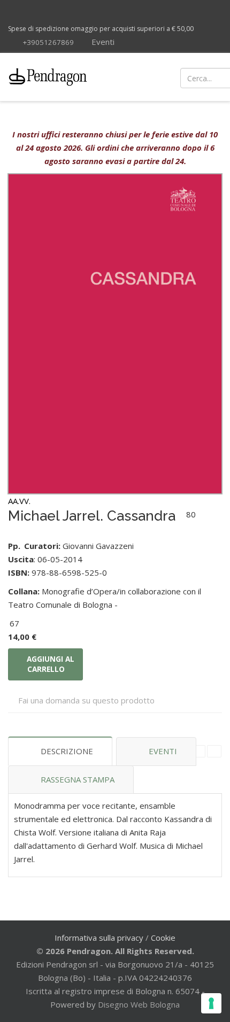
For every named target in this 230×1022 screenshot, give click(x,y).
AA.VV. (19, 500)
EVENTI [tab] (163, 751)
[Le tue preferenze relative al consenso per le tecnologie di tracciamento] (211, 1003)
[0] (210, 77)
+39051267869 (48, 42)
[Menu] (140, 77)
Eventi (101, 41)
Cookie (163, 937)
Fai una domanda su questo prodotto (86, 700)
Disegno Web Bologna (139, 1004)
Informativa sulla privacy (99, 937)
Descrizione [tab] (67, 751)
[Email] (214, 751)
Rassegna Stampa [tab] (77, 779)
